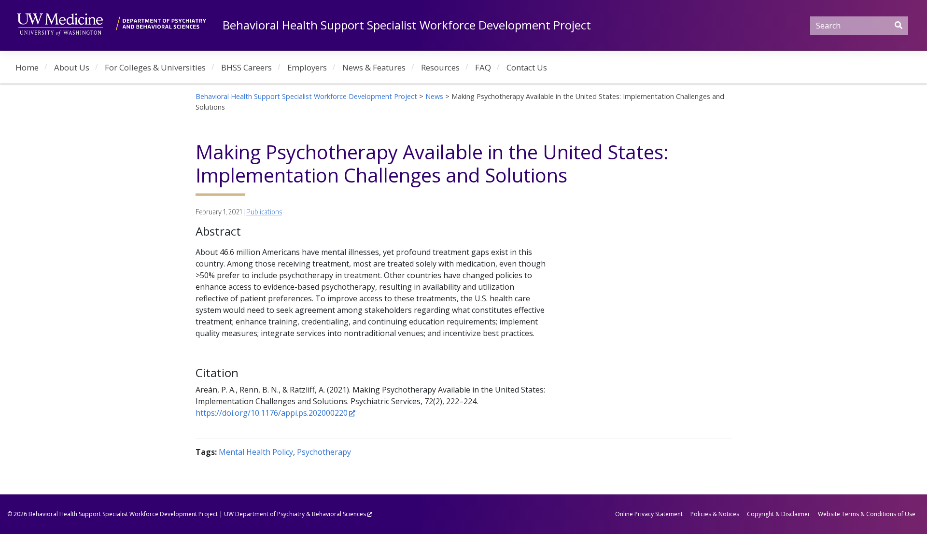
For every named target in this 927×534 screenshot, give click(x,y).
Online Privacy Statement (649, 514)
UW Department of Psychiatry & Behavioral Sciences (295, 514)
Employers (307, 67)
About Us (71, 67)
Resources (440, 67)
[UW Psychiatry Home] (111, 23)
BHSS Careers (246, 67)
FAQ (483, 67)
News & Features (374, 67)
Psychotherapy (324, 452)
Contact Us (526, 67)
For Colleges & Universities (155, 67)
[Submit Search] (898, 25)
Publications (264, 212)
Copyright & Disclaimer (778, 514)
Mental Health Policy (256, 452)
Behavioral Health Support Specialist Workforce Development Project (407, 25)
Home (27, 67)
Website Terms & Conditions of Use (866, 514)
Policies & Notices (714, 514)
